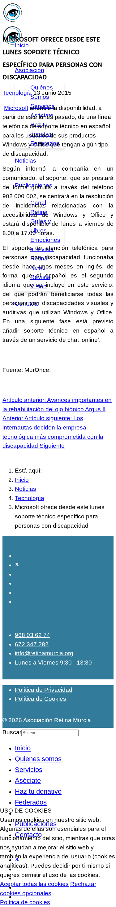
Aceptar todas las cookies (34, 884)
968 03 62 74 (32, 635)
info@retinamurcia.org (44, 653)
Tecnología (17, 92)
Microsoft (16, 108)
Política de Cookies (40, 699)
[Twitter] (17, 565)
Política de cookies (25, 902)
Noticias (25, 160)
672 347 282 (32, 644)
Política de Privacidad (43, 690)
